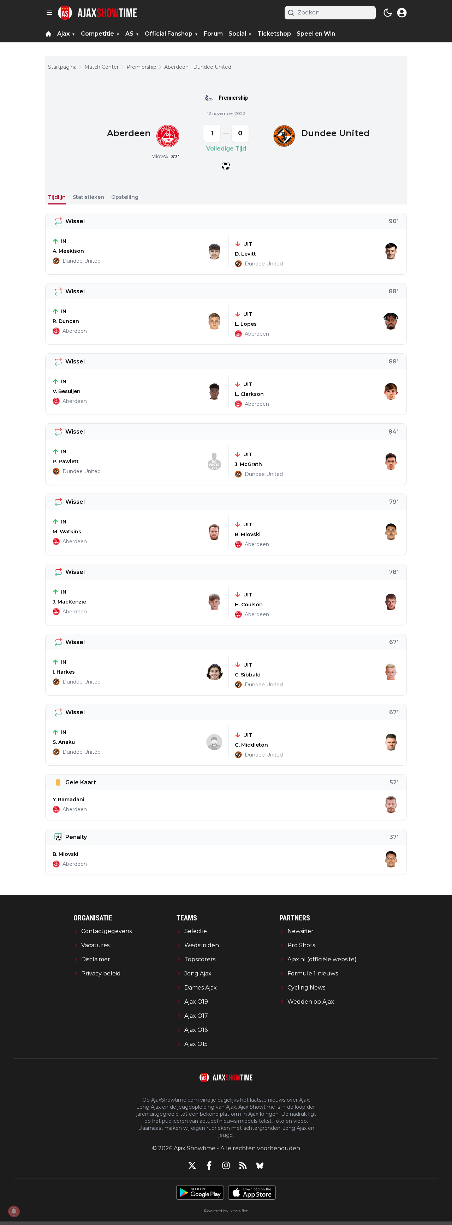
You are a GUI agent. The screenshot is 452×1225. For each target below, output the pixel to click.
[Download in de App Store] (252, 1193)
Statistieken (88, 197)
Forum (213, 33)
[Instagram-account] (226, 1165)
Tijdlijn (57, 197)
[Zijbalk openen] (49, 12)
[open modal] (402, 13)
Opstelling (124, 197)
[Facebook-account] (209, 1165)
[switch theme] (388, 13)
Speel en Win (316, 33)
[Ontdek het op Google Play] (200, 1193)
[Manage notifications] (13, 1211)
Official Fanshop (168, 33)
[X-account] (192, 1165)
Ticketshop (274, 33)
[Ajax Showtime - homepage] (97, 13)
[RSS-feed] (243, 1165)
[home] (48, 34)
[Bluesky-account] (260, 1165)
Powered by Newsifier (226, 1210)
